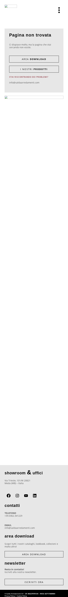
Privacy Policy (10, 596)
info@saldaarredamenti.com (24, 82)
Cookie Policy (22, 596)
